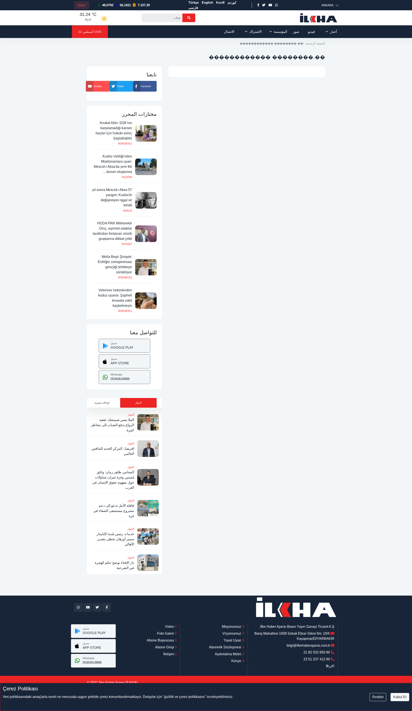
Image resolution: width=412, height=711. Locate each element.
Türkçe (193, 2)
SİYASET (126, 244)
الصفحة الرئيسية (315, 43)
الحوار (131, 414)
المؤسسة (280, 31)
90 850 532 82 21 (316, 652)
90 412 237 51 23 (316, 659)
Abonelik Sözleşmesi (225, 647)
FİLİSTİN (127, 177)
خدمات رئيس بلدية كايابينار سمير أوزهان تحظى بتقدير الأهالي (115, 539)
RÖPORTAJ (125, 143)
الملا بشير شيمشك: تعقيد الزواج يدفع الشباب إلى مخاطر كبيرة (112, 425)
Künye (236, 661)
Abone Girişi (165, 647)
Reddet (377, 697)
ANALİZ (127, 210)
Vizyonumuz (231, 633)
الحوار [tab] (138, 402)
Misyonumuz (231, 626)
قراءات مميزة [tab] (102, 402)
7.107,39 (144, 5)
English (207, 2)
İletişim (169, 654)
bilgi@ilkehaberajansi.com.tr (308, 645)
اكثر (331, 666)
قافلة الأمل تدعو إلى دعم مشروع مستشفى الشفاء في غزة (113, 511)
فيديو (311, 31)
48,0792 (107, 5)
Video (170, 626)
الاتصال (229, 31)
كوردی (231, 2)
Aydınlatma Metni (228, 654)
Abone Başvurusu (161, 640)
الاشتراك (255, 31)
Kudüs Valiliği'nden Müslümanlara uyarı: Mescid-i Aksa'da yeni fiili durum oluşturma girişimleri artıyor (113, 166)
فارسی (193, 7)
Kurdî (220, 2)
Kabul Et (399, 697)
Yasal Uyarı (232, 640)
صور (296, 31)
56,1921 (125, 5)
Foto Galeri (166, 633)
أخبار (333, 31)
